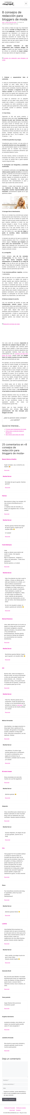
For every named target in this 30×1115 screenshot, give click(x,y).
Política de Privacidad (9, 1107)
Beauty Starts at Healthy (9, 459)
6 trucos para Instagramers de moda (16, 429)
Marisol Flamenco (7, 619)
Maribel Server (7, 476)
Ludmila (4, 923)
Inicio (3, 22)
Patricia (4, 495)
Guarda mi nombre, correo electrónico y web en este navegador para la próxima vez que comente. (15, 1093)
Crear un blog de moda (10, 22)
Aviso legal (12, 1110)
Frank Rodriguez (7, 544)
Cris (3, 848)
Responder (6, 470)
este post (19, 705)
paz (3, 668)
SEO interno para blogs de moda (15, 434)
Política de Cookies (21, 1107)
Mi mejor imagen (7, 771)
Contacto (18, 1110)
